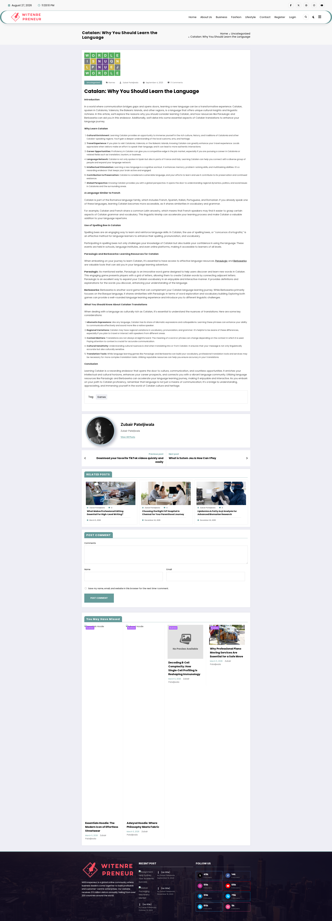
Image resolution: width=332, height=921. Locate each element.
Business (221, 17)
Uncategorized (93, 82)
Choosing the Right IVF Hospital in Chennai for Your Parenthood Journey (163, 513)
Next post (174, 454)
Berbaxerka (240, 260)
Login (292, 17)
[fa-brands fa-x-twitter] (298, 5)
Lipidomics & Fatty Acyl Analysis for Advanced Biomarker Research (217, 513)
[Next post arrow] (247, 458)
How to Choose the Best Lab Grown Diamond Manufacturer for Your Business (225, 658)
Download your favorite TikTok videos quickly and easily (129, 460)
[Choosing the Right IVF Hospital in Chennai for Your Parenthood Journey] (166, 493)
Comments (90, 543)
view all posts (128, 437)
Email (169, 569)
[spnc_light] (313, 17)
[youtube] (321, 5)
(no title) (165, 868)
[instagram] (314, 5)
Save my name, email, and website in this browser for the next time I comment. (128, 588)
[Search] (306, 17)
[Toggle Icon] (319, 17)
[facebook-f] (290, 5)
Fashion (236, 17)
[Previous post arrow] (85, 458)
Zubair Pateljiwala (130, 82)
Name (87, 569)
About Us (206, 17)
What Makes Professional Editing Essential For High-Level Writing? (105, 513)
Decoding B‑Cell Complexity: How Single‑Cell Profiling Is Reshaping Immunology (143, 668)
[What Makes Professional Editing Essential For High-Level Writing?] (110, 493)
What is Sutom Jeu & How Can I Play (192, 458)
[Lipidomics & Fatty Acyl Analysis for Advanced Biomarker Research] (221, 493)
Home (192, 17)
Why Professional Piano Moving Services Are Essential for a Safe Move (184, 652)
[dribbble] (306, 5)
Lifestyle (250, 17)
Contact (265, 17)
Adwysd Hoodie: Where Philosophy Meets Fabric (101, 825)
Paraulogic (221, 260)
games (111, 82)
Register (279, 17)
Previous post (156, 454)
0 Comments (177, 82)
